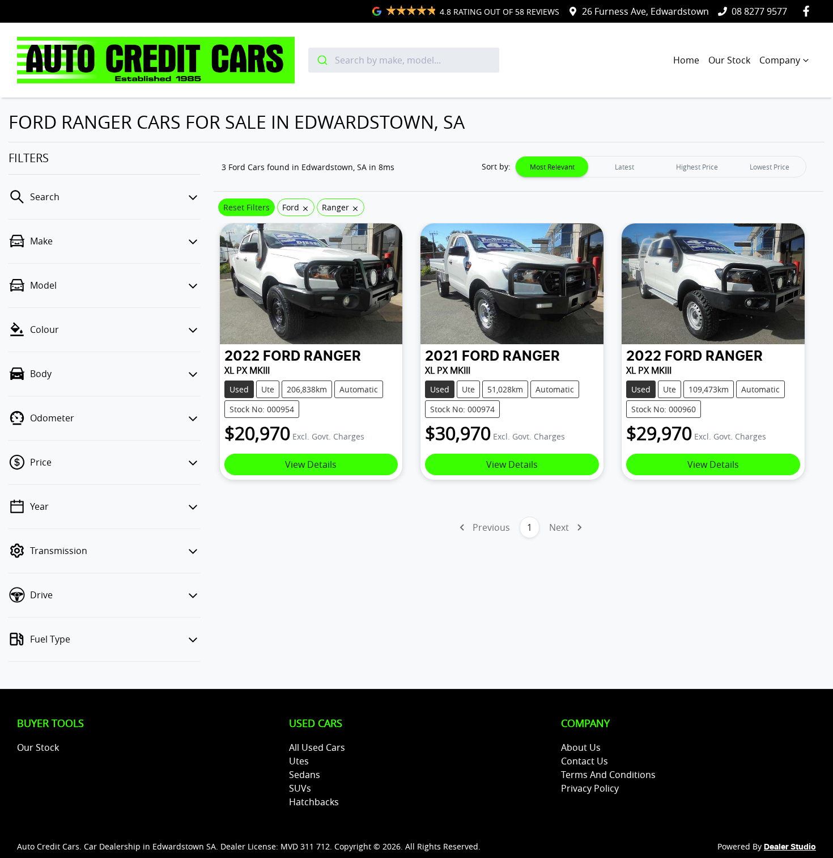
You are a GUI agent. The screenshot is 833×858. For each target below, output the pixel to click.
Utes (299, 761)
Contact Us (584, 761)
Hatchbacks (314, 802)
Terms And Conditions (608, 774)
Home (686, 60)
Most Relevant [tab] (552, 166)
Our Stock (729, 60)
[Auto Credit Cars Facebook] (808, 11)
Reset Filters (246, 207)
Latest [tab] (624, 166)
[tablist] (660, 166)
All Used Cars (317, 747)
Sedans (304, 774)
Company (779, 60)
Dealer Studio (790, 847)
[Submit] (321, 60)
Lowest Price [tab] (769, 166)
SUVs (300, 788)
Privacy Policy (590, 788)
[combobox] (403, 60)
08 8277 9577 (759, 11)
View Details (311, 464)
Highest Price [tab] (697, 166)
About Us (581, 747)
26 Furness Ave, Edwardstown (645, 11)
